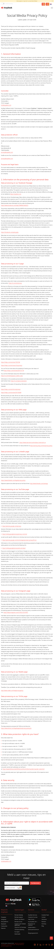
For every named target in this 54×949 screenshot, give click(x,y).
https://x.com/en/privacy (15, 283)
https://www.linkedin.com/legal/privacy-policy (13, 480)
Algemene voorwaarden (19, 943)
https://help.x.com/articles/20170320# (11, 392)
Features (3, 928)
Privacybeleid (3, 944)
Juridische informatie (11, 944)
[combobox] (51, 4)
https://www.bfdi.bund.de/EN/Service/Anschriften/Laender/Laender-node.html (23, 769)
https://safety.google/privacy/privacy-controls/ (14, 534)
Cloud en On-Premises (20, 927)
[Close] (53, 1)
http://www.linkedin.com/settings (39, 483)
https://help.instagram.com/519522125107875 (15, 612)
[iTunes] (34, 904)
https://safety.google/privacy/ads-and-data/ (14, 548)
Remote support (19, 917)
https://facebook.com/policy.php (9, 232)
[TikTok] (52, 945)
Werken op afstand (19, 919)
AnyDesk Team (45, 915)
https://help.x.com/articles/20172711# (14, 370)
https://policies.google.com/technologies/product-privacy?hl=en (19, 540)
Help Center (31, 919)
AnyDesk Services (32, 915)
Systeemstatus (31, 927)
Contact (43, 917)
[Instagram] (35, 945)
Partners (44, 922)
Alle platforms (4, 922)
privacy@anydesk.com (7, 152)
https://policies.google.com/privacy (11, 526)
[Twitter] (49, 945)
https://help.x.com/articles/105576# (10, 362)
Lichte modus (9, 4)
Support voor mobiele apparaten (20, 924)
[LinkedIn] (40, 945)
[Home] (6, 8)
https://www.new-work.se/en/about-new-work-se (32, 442)
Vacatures (44, 919)
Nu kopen (17, 932)
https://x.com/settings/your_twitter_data (12, 376)
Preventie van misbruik (31, 924)
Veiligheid (3, 919)
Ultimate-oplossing (19, 929)
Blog (43, 926)
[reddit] (46, 945)
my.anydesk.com (32, 922)
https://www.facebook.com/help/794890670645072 (14, 205)
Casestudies (4, 926)
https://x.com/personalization (19, 381)
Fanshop (44, 924)
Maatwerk (3, 924)
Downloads (17, 934)
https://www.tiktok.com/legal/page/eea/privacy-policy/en (16, 728)
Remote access (18, 922)
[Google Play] (34, 900)
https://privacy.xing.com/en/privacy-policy (41, 446)
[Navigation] (52, 8)
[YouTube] (43, 945)
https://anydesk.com (15, 194)
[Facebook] (38, 945)
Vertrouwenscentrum (33, 929)
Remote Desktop (19, 915)
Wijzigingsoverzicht (33, 933)
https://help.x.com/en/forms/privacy (10, 389)
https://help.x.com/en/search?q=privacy (11, 365)
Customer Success (32, 917)
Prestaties (3, 917)
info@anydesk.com (6, 105)
